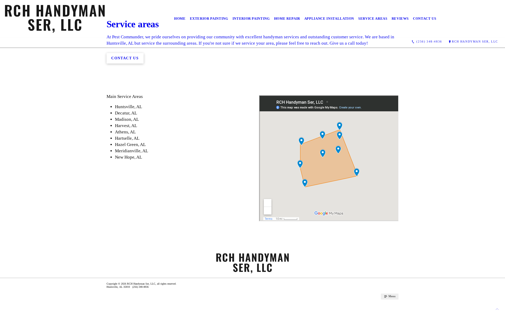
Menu (392, 296)
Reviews (400, 18)
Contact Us (424, 18)
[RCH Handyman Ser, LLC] (54, 18)
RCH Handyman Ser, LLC (475, 41)
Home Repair (287, 18)
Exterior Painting (209, 18)
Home (180, 18)
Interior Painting (251, 18)
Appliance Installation (329, 18)
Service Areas (372, 18)
